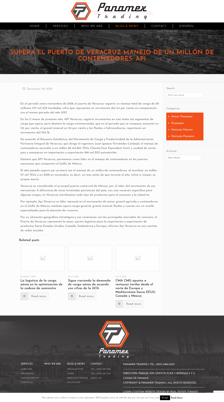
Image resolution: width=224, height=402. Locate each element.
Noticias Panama (182, 136)
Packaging (27, 374)
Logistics (26, 382)
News (70, 374)
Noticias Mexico (182, 129)
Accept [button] (165, 398)
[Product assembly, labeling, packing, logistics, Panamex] (112, 11)
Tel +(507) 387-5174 (101, 369)
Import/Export (30, 378)
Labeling (26, 369)
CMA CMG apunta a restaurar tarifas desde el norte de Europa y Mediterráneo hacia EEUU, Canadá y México (136, 288)
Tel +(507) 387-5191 (101, 374)
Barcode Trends (77, 378)
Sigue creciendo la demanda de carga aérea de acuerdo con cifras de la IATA (89, 284)
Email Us (96, 378)
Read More (177, 398)
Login (127, 392)
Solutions (73, 382)
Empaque (177, 123)
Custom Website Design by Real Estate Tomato (165, 392)
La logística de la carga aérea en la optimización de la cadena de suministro (41, 284)
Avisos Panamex (181, 116)
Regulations (75, 369)
